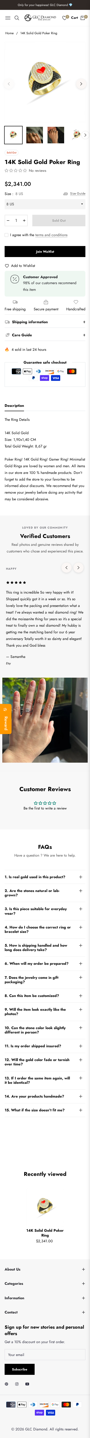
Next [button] (81, 84)
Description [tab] (14, 405)
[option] (45, 82)
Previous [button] (9, 84)
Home (9, 33)
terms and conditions (51, 235)
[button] (16, 170)
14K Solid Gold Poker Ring (45, 1233)
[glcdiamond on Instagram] (18, 1383)
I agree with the (38, 235)
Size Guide (77, 193)
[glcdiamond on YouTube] (28, 1383)
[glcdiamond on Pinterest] (8, 1383)
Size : (14, 193)
